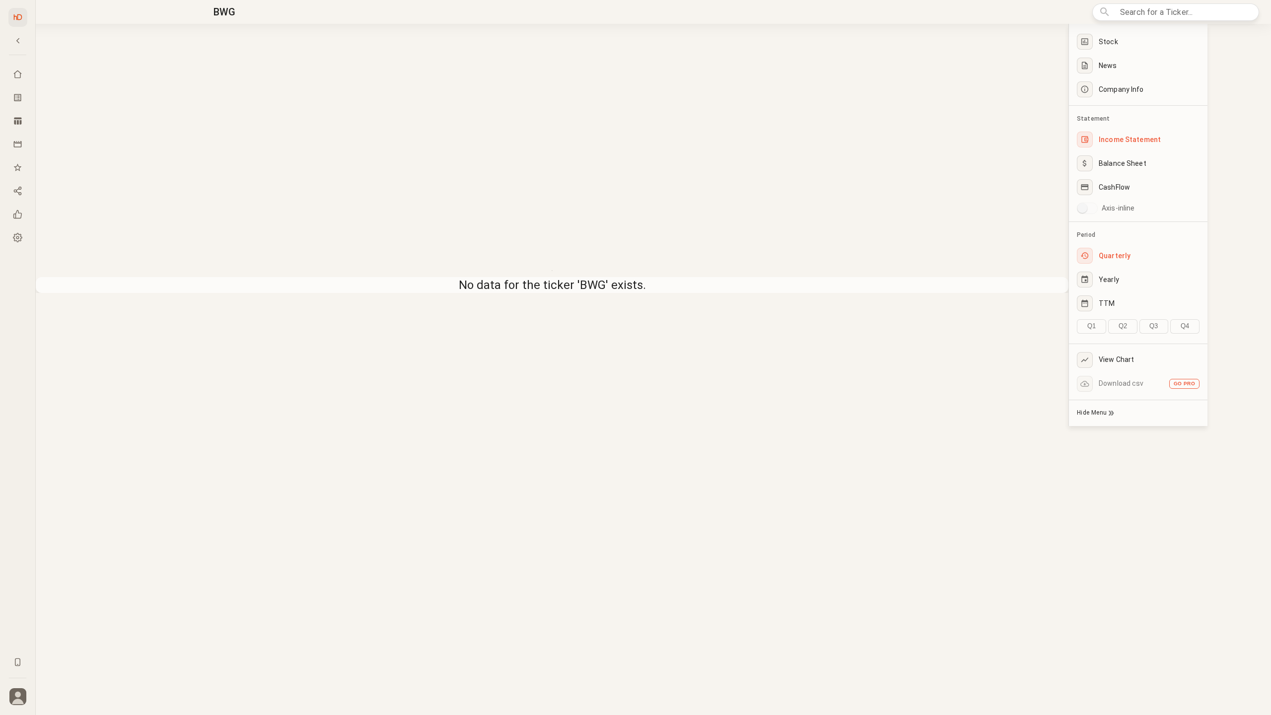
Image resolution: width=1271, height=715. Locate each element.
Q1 (1091, 326)
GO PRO (1184, 383)
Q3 (1153, 326)
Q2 (1123, 326)
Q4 (1185, 326)
